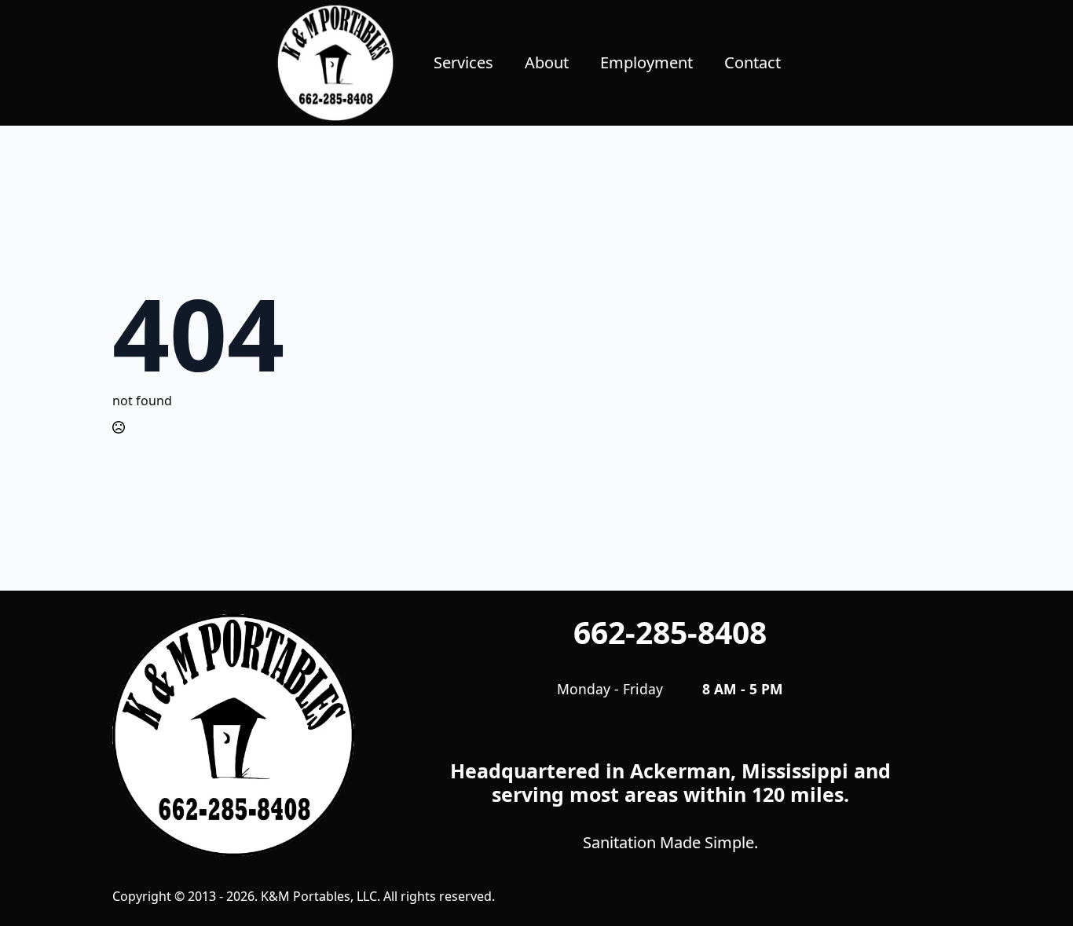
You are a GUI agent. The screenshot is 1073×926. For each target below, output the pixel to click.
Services (463, 62)
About (547, 62)
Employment (646, 62)
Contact (752, 62)
